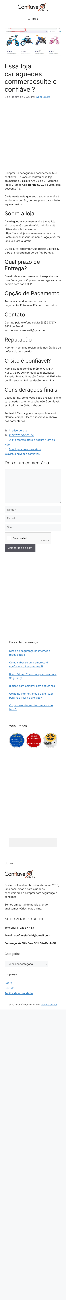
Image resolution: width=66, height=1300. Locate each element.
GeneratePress (49, 1004)
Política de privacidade (19, 993)
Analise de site (18, 430)
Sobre (8, 982)
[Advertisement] (33, 137)
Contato (9, 988)
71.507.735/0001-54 (21, 435)
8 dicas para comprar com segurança (32, 685)
